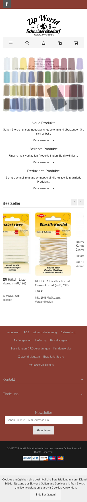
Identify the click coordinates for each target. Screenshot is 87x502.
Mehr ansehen (41, 140)
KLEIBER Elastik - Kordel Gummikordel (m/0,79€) (22, 283)
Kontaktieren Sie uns (41, 364)
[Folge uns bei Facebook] (7, 4)
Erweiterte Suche (53, 356)
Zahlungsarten (22, 340)
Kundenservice (62, 348)
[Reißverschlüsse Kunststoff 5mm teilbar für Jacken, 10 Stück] (64, 224)
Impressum (13, 332)
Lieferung (41, 340)
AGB (26, 332)
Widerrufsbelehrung (45, 332)
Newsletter (43, 413)
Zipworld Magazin (29, 356)
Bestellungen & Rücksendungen (30, 348)
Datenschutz (68, 332)
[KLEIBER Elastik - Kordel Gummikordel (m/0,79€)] (23, 244)
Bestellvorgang (59, 340)
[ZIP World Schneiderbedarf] (43, 25)
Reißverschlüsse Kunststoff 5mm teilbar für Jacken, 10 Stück (64, 245)
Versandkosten (14, 301)
